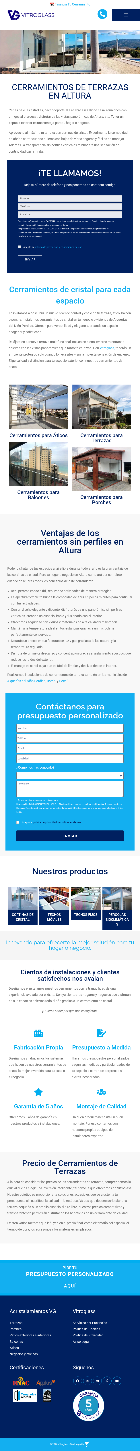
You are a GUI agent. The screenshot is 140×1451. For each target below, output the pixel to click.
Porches (16, 1329)
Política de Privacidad (88, 1335)
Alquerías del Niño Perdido (26, 681)
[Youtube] (117, 1381)
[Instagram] (87, 1381)
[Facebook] (77, 1381)
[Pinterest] (107, 1381)
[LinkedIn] (97, 1381)
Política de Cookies (86, 1329)
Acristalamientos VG (33, 1311)
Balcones (16, 1341)
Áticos (14, 1348)
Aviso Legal (81, 1341)
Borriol (51, 681)
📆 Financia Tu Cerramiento (70, 4)
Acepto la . (53, 247)
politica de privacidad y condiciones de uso (58, 247)
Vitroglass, (107, 348)
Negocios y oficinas (24, 1354)
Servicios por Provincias (90, 1323)
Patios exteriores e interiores (30, 1335)
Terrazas (16, 1323)
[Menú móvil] (126, 15)
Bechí (63, 681)
